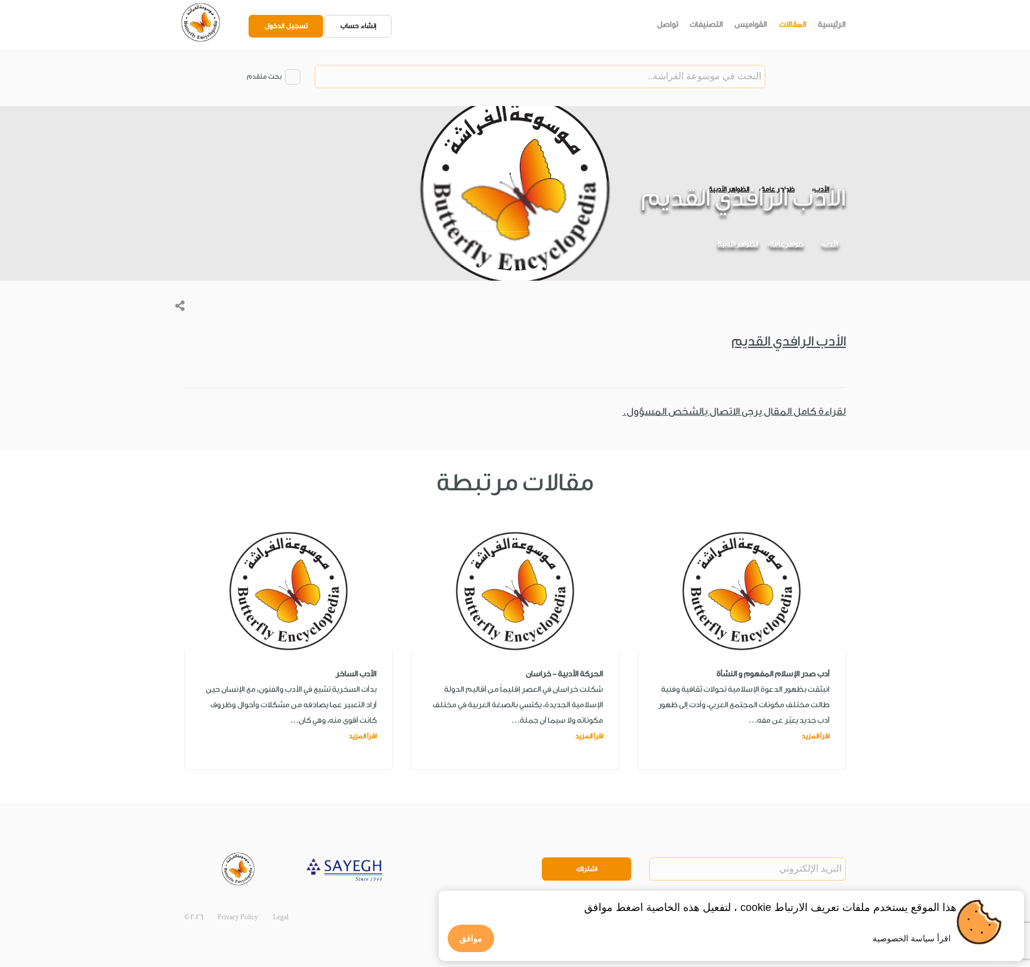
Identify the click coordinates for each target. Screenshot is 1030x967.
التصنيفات (706, 24)
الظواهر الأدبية (738, 244)
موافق (471, 938)
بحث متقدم (264, 76)
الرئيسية (832, 24)
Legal (280, 917)
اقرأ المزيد (816, 736)
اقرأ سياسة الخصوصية (912, 938)
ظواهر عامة (786, 244)
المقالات (792, 24)
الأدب (830, 244)
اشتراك (586, 869)
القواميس (750, 24)
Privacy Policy (238, 917)
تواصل (667, 24)
